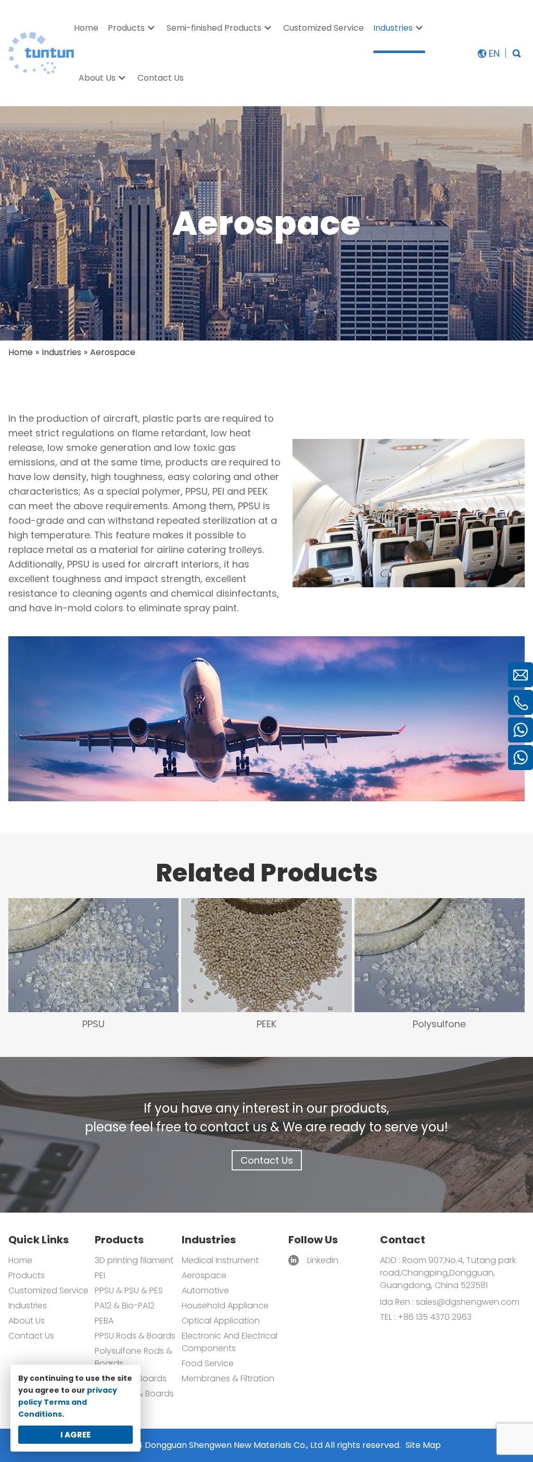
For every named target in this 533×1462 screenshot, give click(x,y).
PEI (100, 1275)
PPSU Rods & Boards (135, 1336)
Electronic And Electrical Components (229, 1342)
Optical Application (221, 1321)
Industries (27, 1306)
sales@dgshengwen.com (467, 1302)
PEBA (104, 1321)
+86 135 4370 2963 (434, 1317)
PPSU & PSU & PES (129, 1290)
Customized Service (48, 1290)
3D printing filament (134, 1260)
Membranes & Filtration (228, 1378)
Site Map (423, 1445)
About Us (26, 1321)
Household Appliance (225, 1306)
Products (26, 1275)
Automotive (205, 1290)
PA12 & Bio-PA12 (125, 1306)
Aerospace (204, 1275)
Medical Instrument (220, 1260)
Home (20, 1260)
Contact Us (266, 1160)
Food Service (208, 1363)
